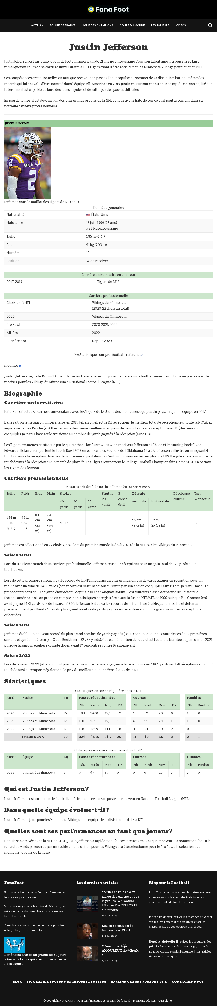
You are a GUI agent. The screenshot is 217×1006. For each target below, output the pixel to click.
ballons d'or (33, 911)
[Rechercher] (210, 25)
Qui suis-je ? (166, 1000)
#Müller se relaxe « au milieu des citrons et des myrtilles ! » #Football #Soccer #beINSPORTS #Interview (120, 901)
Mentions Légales (144, 1000)
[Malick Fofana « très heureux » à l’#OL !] (87, 931)
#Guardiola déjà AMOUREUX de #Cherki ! (120, 950)
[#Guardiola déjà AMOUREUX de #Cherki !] (87, 953)
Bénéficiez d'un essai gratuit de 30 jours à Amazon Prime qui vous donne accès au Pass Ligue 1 (35, 959)
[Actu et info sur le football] (108, 9)
